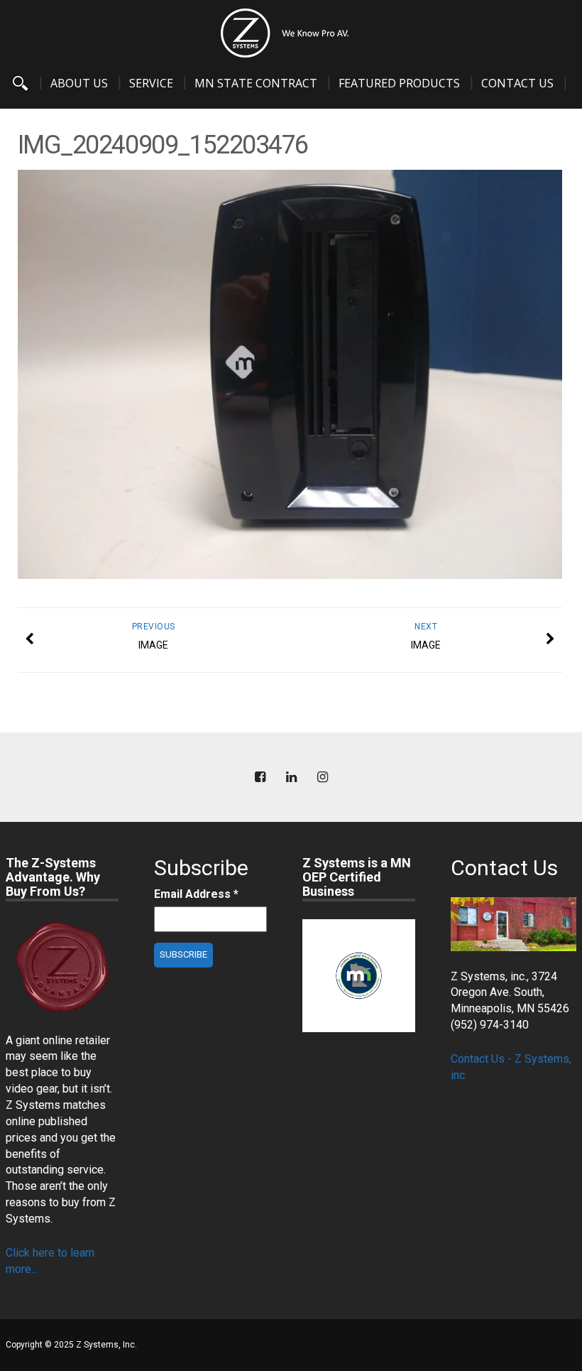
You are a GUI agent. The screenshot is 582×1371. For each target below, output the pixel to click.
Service (151, 83)
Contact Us (517, 83)
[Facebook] (260, 777)
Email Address (196, 894)
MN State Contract (255, 83)
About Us (79, 83)
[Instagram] (322, 777)
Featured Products (399, 83)
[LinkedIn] (291, 777)
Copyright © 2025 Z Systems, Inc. (71, 1345)
